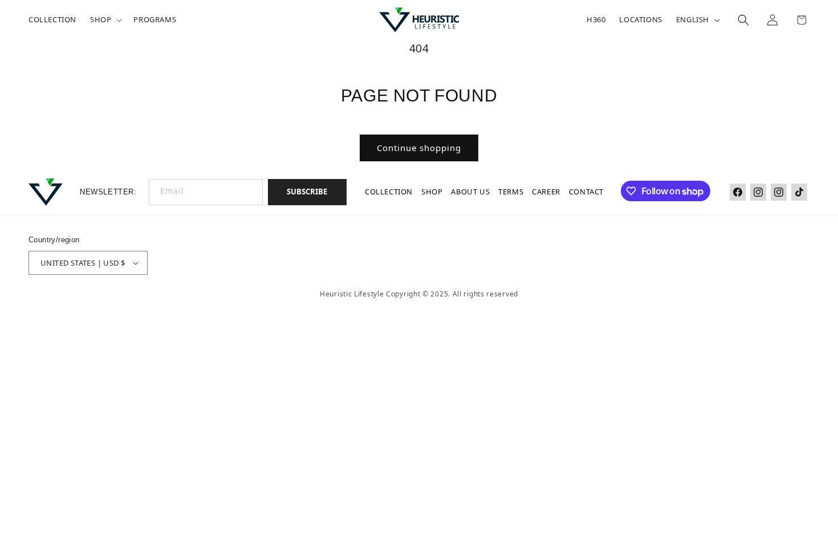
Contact (585, 191)
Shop (431, 191)
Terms (510, 191)
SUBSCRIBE (307, 191)
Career (546, 191)
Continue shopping (419, 147)
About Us (470, 191)
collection (389, 191)
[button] (105, 19)
